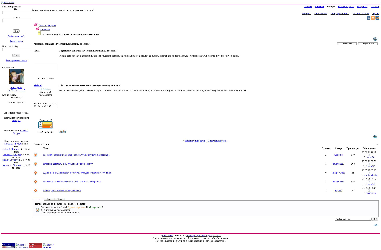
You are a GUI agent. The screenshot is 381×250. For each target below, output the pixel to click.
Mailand (38, 85)
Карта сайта (215, 235)
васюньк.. (7, 165)
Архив (375, 13)
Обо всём (45, 29)
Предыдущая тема (195, 140)
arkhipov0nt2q (338, 172)
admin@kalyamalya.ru (196, 235)
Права (59, 199)
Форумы (306, 13)
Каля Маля (167, 235)
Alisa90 (6, 149)
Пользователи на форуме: (42, 199)
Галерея (24, 130)
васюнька (371, 193)
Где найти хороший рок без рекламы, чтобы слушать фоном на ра (76, 155)
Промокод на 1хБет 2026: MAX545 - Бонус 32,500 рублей (72, 181)
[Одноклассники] (373, 18)
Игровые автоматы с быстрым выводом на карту (68, 163)
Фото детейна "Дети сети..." (16, 88)
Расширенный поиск (16, 60)
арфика (338, 190)
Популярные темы (340, 13)
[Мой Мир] (377, 18)
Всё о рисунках (346, 6)
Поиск (49, 199)
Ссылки (375, 6)
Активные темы (361, 13)
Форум (16, 133)
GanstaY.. (8, 143)
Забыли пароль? (16, 36)
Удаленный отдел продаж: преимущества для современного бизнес (77, 172)
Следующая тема (217, 140)
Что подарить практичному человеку (62, 190)
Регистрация (16, 41)
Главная (308, 6)
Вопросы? (362, 6)
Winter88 (338, 155)
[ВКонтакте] (368, 18)
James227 (370, 166)
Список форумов (47, 25)
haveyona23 (338, 163)
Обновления (320, 13)
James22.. (8, 154)
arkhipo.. (16, 120)
